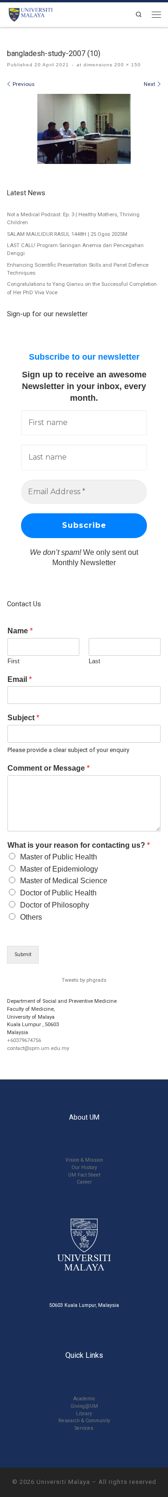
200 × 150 (126, 64)
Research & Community (84, 1421)
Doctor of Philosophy (54, 905)
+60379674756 (24, 1040)
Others (31, 917)
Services (84, 1428)
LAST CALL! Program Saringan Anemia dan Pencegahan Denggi (75, 249)
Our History (84, 1167)
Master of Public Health (58, 857)
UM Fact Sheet (84, 1175)
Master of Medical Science (63, 881)
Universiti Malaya (63, 1481)
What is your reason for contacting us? (78, 845)
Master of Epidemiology (59, 869)
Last (94, 661)
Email (19, 679)
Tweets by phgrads (84, 980)
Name (20, 631)
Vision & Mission (84, 1160)
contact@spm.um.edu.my (38, 1048)
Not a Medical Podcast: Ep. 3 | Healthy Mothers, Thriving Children (73, 219)
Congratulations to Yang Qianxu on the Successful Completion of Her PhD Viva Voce (82, 288)
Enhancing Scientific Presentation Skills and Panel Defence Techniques (77, 269)
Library (84, 1414)
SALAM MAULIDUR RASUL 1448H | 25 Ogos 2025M (67, 234)
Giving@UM (84, 1406)
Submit (22, 954)
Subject (23, 718)
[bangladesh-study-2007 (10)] (84, 129)
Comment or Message (48, 768)
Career (84, 1182)
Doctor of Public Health (58, 893)
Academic (84, 1399)
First (13, 661)
